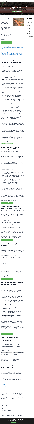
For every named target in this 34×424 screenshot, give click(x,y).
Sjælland (23, 1)
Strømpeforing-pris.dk (5, 1)
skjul (9, 46)
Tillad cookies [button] (13, 422)
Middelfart (3, 391)
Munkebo (3, 384)
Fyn (20, 1)
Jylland (18, 1)
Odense (3, 382)
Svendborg (3, 389)
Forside (15, 1)
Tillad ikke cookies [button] (19, 422)
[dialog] (17, 421)
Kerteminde (4, 386)
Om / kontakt (28, 1)
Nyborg (3, 387)
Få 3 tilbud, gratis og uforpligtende (17, 11)
